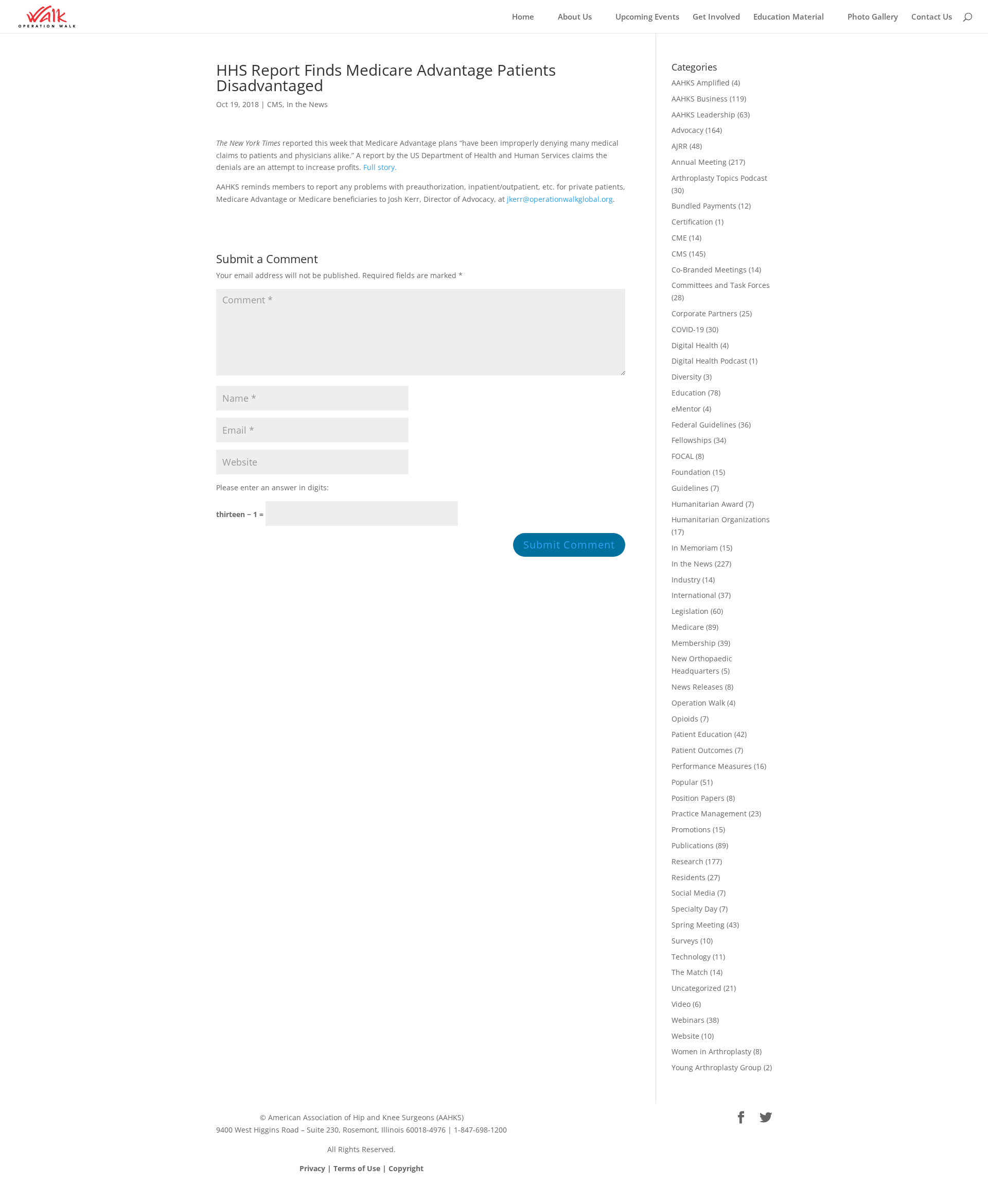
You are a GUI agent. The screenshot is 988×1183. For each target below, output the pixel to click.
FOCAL (683, 456)
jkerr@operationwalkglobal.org (560, 199)
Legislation (690, 611)
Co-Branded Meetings (709, 270)
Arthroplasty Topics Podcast (719, 178)
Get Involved (716, 17)
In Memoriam (695, 548)
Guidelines (690, 488)
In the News (307, 104)
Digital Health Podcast (709, 361)
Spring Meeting (698, 925)
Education (689, 393)
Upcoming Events (647, 17)
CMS (275, 104)
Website (685, 1036)
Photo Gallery (873, 17)
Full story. (380, 167)
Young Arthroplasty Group (717, 1067)
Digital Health (695, 345)
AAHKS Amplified (701, 83)
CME (679, 238)
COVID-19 (688, 329)
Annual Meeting (699, 162)
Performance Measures (712, 766)
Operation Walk (698, 703)
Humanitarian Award (708, 504)
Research (687, 861)
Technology (691, 957)
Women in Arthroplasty (711, 1051)
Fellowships (692, 440)
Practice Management (709, 813)
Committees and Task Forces (721, 285)
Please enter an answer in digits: (272, 487)
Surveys (685, 941)
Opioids (685, 719)
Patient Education (702, 734)
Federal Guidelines (704, 425)
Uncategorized (696, 988)
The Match (690, 972)
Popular (685, 782)
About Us (575, 17)
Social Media (693, 893)
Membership (694, 643)
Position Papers (698, 798)
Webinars (688, 1020)
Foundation (691, 472)
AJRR (679, 146)
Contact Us (931, 17)
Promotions (691, 829)
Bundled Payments (704, 206)
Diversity (686, 377)
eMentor (686, 409)
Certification (692, 222)
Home (523, 17)
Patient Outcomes (702, 750)
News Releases (697, 687)
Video (681, 1004)
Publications (693, 845)
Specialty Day (694, 909)
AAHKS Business (700, 99)
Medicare (688, 627)
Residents (688, 877)
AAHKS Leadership (703, 114)
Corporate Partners (704, 313)
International (694, 595)
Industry (686, 580)
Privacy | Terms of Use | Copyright (361, 1168)
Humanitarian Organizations (721, 519)
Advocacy (687, 130)
